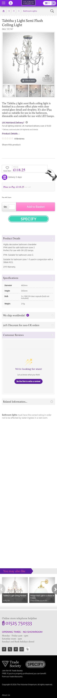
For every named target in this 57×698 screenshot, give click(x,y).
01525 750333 (18, 623)
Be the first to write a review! (28, 381)
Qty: (5, 207)
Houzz (27, 649)
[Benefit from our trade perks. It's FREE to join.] (11, 664)
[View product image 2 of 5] (22, 91)
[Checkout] (53, 3)
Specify (35, 665)
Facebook (4, 649)
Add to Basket (36, 206)
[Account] (12, 3)
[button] (28, 238)
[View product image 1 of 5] (9, 91)
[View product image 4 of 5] (48, 91)
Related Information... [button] (15, 401)
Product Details (10, 133)
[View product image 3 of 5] (35, 91)
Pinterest (16, 649)
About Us (6, 695)
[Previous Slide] (4, 91)
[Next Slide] (52, 91)
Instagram (21, 649)
